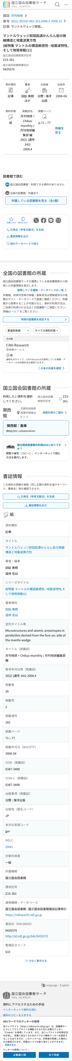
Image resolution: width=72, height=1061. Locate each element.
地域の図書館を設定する (35, 319)
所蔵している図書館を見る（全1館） (36, 200)
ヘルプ (15, 311)
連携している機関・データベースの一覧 (40, 290)
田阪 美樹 (11, 609)
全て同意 (54, 1055)
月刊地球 (17, 15)
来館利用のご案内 (53, 412)
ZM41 (9, 846)
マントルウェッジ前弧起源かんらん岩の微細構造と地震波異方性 (34, 549)
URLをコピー (23, 222)
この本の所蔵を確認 (49, 368)
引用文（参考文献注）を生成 (27, 229)
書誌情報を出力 (19, 236)
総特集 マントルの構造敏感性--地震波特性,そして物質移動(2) (35, 591)
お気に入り (11, 222)
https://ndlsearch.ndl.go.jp (23, 915)
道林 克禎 (11, 615)
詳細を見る (59, 130)
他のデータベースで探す (24, 243)
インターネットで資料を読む (20, 1009)
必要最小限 (19, 1055)
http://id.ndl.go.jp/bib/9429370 (26, 936)
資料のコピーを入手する (17, 1015)
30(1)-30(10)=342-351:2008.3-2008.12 (36, 21)
